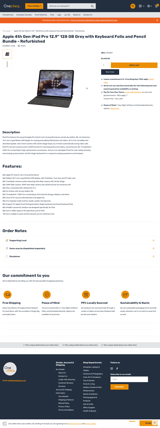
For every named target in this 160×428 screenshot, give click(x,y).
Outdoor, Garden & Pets (92, 387)
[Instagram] (111, 368)
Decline (132, 421)
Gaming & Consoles (24, 15)
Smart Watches (41, 15)
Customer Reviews (65, 383)
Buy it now (110, 72)
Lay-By (67, 15)
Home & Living (89, 384)
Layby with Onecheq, (133, 92)
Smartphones (7, 15)
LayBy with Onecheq (66, 379)
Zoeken (92, 6)
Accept (148, 423)
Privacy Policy (64, 407)
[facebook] (117, 369)
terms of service (74, 424)
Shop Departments (92, 362)
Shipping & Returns (66, 400)
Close (157, 20)
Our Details (60, 369)
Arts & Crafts (88, 404)
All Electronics (88, 391)
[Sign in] (149, 6)
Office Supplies (89, 407)
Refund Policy (63, 403)
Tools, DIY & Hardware (92, 377)
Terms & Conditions (66, 410)
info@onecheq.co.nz (17, 381)
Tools (52, 15)
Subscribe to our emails (120, 374)
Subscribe (119, 387)
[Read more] (141, 6)
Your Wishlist (63, 396)
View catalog (33, 6)
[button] (87, 88)
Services (61, 386)
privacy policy (90, 424)
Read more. (115, 108)
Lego (59, 15)
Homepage (6, 31)
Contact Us (87, 15)
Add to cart (134, 65)
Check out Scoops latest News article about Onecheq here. (94, 20)
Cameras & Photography (93, 374)
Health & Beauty (89, 411)
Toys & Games (88, 381)
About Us (76, 15)
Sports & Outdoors (90, 394)
